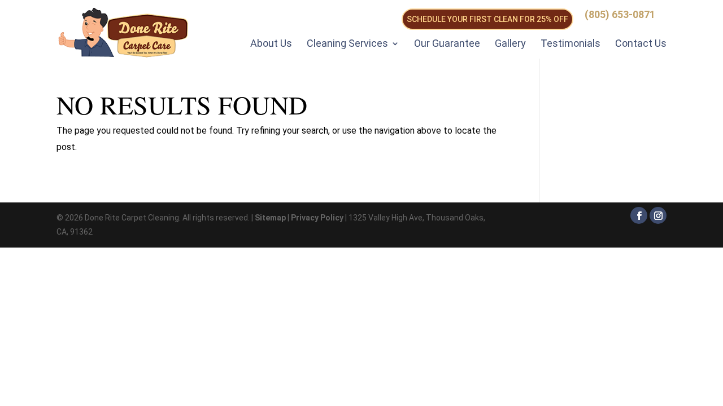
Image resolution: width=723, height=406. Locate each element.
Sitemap (270, 217)
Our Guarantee (447, 43)
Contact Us (641, 43)
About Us (271, 43)
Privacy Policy (317, 217)
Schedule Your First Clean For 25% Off (487, 19)
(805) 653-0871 (620, 15)
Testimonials (570, 43)
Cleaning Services (347, 43)
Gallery (510, 43)
